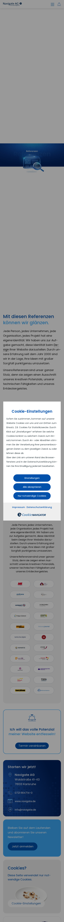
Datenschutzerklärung (39, 507)
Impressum (18, 507)
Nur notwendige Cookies (32, 495)
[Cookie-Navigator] (32, 515)
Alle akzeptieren (32, 486)
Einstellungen (32, 478)
